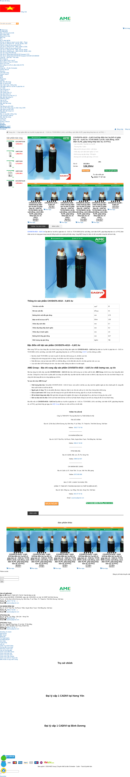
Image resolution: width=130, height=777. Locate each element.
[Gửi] (1, 773)
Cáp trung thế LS (5, 89)
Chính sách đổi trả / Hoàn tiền (9, 658)
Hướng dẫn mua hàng (6, 647)
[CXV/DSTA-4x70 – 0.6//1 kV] (52, 196)
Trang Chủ (3, 118)
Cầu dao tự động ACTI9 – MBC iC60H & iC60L (13, 46)
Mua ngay (86, 170)
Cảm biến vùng (4, 72)
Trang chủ (11, 132)
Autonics (2, 71)
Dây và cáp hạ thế (5, 83)
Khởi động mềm (4, 34)
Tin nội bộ (3, 129)
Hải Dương (3, 633)
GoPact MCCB (4, 69)
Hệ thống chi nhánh (5, 632)
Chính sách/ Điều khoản (7, 652)
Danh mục (4, 30)
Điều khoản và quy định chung (9, 659)
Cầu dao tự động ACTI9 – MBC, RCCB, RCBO (13, 50)
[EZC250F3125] (10, 184)
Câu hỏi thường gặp (6, 650)
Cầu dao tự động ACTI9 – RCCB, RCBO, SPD (13, 43)
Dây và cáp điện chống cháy (8, 114)
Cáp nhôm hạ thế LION (7, 109)
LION (1, 105)
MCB (1, 77)
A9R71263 (19, 161)
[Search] (17, 24)
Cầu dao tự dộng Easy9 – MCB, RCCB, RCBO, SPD (15, 51)
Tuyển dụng (3, 127)
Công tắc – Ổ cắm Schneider (8, 68)
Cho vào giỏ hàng (111, 170)
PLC (1, 39)
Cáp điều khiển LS (5, 94)
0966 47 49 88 (11, 610)
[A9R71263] (10, 164)
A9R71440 (19, 171)
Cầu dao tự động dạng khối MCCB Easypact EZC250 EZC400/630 (19, 56)
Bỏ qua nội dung (5, 1)
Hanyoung (3, 79)
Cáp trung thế (4, 101)
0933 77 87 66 (99, 177)
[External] (8, 759)
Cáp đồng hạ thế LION (6, 106)
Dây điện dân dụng (5, 82)
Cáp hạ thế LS (4, 91)
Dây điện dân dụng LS (6, 97)
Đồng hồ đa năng (5, 36)
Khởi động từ (4, 59)
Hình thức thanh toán (6, 648)
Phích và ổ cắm (4, 63)
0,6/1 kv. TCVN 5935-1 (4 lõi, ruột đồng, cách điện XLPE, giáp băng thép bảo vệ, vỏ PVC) (75, 132)
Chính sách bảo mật (6, 653)
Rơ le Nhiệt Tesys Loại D (7, 60)
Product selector (5, 121)
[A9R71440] (10, 174)
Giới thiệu (3, 120)
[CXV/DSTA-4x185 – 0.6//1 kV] (115, 196)
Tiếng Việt (23, 12)
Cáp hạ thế (3, 100)
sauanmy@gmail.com (12, 603)
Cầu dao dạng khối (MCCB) (8, 53)
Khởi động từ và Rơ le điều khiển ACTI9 (12, 65)
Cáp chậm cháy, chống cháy (8, 85)
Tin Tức (2, 124)
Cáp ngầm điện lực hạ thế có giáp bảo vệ (12, 86)
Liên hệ (2, 126)
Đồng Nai (2, 636)
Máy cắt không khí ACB (7, 33)
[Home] (65, 19)
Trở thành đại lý (4, 638)
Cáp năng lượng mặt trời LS (8, 95)
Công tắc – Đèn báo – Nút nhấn (9, 57)
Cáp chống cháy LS (6, 92)
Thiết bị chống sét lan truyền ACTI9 (10, 45)
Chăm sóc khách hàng (6, 645)
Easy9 (2, 66)
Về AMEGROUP (5, 639)
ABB (1, 75)
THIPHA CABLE (5, 98)
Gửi (2, 581)
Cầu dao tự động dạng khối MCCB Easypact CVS (14, 54)
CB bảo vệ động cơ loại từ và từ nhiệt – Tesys (14, 42)
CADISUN (3, 112)
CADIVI (2, 80)
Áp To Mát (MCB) (5, 40)
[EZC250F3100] (10, 145)
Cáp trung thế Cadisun (6, 115)
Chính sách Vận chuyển (7, 656)
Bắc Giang (3, 635)
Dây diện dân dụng (5, 103)
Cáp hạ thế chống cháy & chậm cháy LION (12, 108)
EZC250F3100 (20, 141)
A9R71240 (19, 151)
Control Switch (4, 74)
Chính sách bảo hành (6, 655)
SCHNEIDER (4, 31)
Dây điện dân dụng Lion (7, 111)
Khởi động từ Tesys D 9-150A (9, 62)
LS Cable (2, 88)
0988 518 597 (99, 503)
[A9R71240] (10, 154)
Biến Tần (2, 37)
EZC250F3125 (20, 181)
